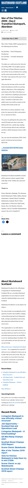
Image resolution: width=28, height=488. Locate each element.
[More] (17, 8)
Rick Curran (6, 30)
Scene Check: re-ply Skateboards (11, 464)
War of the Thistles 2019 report (13, 451)
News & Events (9, 7)
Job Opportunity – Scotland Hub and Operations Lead (9, 426)
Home (3, 7)
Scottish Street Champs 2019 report (12, 470)
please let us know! (14, 403)
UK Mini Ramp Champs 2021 (12, 438)
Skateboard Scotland (6, 478)
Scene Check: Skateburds (13, 447)
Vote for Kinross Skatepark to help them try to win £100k (14, 458)
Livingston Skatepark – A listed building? (13, 432)
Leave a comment (7, 32)
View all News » (6, 389)
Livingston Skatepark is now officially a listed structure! (12, 418)
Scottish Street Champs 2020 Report (12, 443)
